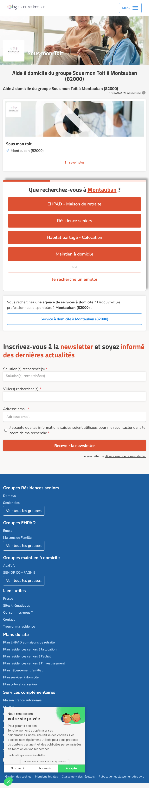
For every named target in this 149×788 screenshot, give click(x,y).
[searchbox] (74, 375)
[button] (8, 781)
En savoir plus (75, 162)
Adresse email (15, 408)
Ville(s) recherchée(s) (20, 388)
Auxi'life (9, 565)
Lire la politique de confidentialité (26, 755)
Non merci (17, 768)
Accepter (72, 768)
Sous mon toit (19, 143)
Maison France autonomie (22, 700)
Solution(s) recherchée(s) (24, 368)
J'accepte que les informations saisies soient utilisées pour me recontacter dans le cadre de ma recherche (77, 430)
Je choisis (44, 768)
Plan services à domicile (21, 677)
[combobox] (74, 376)
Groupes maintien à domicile (31, 558)
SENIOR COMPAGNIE (19, 572)
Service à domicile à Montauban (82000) (74, 319)
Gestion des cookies (18, 776)
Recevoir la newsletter (74, 445)
